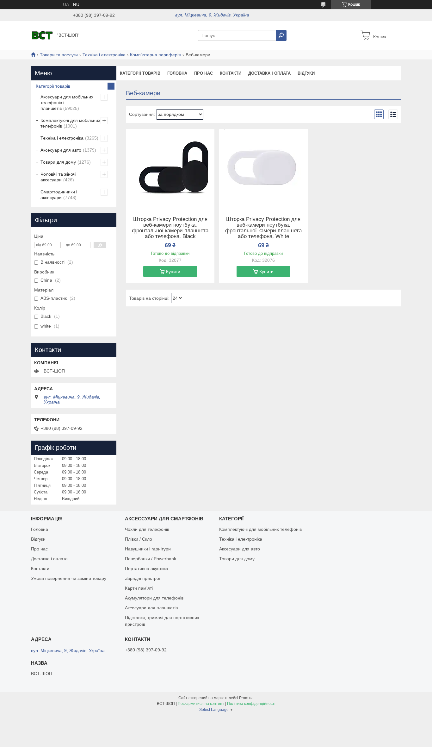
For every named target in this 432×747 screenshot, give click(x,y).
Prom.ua (246, 698)
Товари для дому (58, 162)
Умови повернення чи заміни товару (68, 578)
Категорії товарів (140, 73)
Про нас (203, 73)
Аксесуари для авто (60, 150)
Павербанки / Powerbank (150, 558)
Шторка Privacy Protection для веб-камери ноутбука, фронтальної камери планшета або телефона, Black (170, 228)
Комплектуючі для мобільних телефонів (70, 123)
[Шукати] (281, 35)
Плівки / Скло (138, 539)
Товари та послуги (59, 54)
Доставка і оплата (269, 73)
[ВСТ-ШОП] (42, 35)
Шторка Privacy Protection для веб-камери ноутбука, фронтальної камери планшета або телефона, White (263, 228)
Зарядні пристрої (142, 578)
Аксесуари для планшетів (151, 607)
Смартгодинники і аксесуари (58, 194)
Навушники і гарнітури (148, 548)
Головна (177, 73)
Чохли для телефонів (147, 529)
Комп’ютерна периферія (155, 54)
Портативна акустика (146, 568)
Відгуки (306, 73)
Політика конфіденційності (251, 703)
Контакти (230, 73)
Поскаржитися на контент (201, 703)
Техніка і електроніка (104, 54)
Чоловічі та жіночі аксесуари (58, 177)
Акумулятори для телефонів (154, 597)
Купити (173, 271)
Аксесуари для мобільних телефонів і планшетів (66, 102)
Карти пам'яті (139, 588)
